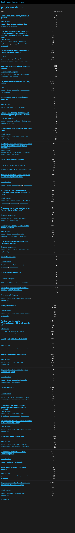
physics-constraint (5, 44)
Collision (19, 24)
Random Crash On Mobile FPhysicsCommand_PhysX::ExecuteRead (15, 323)
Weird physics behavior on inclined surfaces (14, 468)
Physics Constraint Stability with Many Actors (15, 83)
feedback (3, 282)
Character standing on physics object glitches (15, 17)
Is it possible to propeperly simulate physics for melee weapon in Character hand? (15, 192)
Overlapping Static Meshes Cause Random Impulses (13, 453)
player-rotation (4, 478)
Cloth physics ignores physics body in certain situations (15, 227)
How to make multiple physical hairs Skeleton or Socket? (14, 242)
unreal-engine (4, 26)
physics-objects (5, 76)
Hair (28, 249)
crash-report (4, 333)
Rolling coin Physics (8, 305)
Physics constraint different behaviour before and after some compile (15, 484)
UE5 (30, 169)
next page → (5, 499)
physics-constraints (22, 44)
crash (6, 331)
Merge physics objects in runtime (13, 354)
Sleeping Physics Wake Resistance (14, 339)
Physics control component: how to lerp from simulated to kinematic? (15, 209)
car (16, 107)
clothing (23, 234)
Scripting (26, 397)
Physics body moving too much (12, 436)
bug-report (13, 24)
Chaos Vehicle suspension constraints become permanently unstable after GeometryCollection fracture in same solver (15, 34)
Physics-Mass (4, 267)
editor (14, 152)
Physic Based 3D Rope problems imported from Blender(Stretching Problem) (13, 407)
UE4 (8, 24)
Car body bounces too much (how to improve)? (14, 98)
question (3, 24)
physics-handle (14, 203)
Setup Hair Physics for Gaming (12, 159)
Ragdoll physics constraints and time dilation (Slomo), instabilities (15, 289)
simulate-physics (25, 74)
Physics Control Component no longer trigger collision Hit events (15, 51)
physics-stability (13, 26)
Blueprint (3, 152)
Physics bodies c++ (8, 388)
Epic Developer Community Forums (12, 2)
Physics (25, 24)
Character (9, 249)
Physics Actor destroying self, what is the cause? (16, 129)
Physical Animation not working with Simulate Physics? (14, 371)
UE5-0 (12, 123)
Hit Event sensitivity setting (11, 272)
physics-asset (4, 236)
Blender (22, 413)
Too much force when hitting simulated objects (15, 67)
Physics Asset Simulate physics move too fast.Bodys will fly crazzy (16, 422)
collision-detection (13, 61)
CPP (23, 200)
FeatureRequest (4, 200)
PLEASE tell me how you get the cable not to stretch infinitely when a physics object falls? (16, 146)
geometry (14, 44)
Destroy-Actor (24, 136)
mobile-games (20, 331)
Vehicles (15, 41)
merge (22, 362)
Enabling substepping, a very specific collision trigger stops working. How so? (15, 114)
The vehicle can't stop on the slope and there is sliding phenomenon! (15, 176)
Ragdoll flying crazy (8, 257)
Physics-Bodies (22, 236)
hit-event (17, 282)
